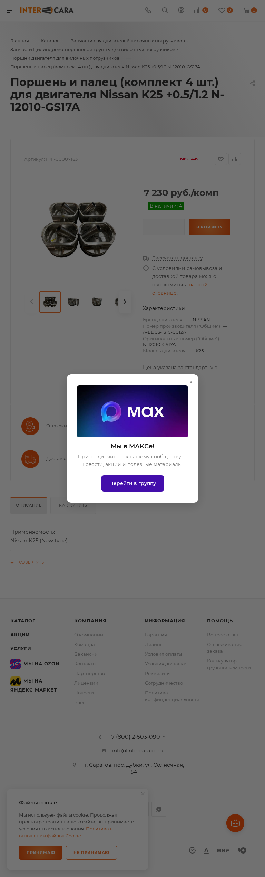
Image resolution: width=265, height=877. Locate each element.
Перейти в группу (132, 483)
